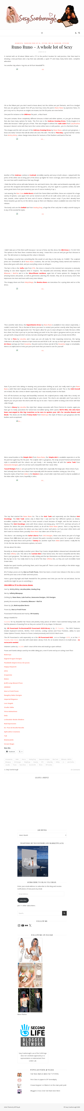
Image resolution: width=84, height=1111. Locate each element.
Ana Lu (24, 759)
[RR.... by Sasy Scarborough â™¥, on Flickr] (42, 496)
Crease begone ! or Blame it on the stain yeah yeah (48, 1085)
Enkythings (27, 762)
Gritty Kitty (50, 762)
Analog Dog (32, 759)
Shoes (40, 765)
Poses (14, 765)
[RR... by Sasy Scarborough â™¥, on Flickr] (42, 305)
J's (63, 762)
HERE (68, 637)
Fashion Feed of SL (32, 43)
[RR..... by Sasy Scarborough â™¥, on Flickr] (42, 437)
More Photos (22, 1014)
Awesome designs (44, 759)
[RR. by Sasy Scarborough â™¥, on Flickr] (42, 230)
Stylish (65, 43)
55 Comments (75, 770)
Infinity (58, 762)
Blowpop (8, 762)
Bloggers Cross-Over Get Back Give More (45, 1091)
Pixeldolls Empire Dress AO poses (17, 663)
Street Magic (9, 744)
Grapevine (8, 675)
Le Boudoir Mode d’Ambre (14, 719)
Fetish (44, 43)
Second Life (32, 765)
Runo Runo (23, 765)
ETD (42, 762)
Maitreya (7, 655)
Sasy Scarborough (12, 770)
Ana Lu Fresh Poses (11, 691)
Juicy (6, 671)
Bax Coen (55, 759)
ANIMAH (7, 687)
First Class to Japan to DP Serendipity (43, 1079)
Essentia (7, 622)
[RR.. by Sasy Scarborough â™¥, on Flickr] (42, 366)
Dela (5, 715)
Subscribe (23, 900)
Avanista (19, 43)
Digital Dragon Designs (13, 659)
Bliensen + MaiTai (66, 759)
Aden (17, 759)
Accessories (8, 759)
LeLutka (23, 407)
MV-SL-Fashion (55, 43)
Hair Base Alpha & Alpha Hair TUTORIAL (44, 1074)
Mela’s (6, 679)
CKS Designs (17, 762)
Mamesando (9, 740)
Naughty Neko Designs (13, 695)
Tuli (5, 736)
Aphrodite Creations (12, 732)
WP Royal (17, 1107)
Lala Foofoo (70, 762)
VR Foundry (59, 628)
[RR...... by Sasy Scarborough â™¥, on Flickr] (42, 155)
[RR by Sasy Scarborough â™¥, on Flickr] (42, 85)
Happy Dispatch (10, 667)
